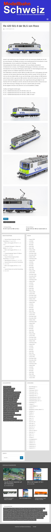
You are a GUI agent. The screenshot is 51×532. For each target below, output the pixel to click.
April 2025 (31, 267)
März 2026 (31, 248)
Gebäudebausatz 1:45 (34, 399)
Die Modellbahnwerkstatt (10, 396)
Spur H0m (31, 425)
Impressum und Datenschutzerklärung (23, 526)
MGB (8, 411)
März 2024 (31, 290)
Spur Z (30, 435)
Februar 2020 (32, 375)
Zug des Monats (18, 420)
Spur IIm (31, 427)
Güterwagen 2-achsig (16, 403)
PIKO (17, 414)
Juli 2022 (31, 325)
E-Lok (18, 396)
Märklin (16, 411)
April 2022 (31, 330)
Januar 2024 (32, 293)
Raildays (31, 411)
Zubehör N (31, 448)
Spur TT (31, 434)
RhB (20, 414)
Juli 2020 (31, 367)
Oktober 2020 (32, 361)
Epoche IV (16, 512)
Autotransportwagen (9, 392)
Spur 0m (31, 416)
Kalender (12, 407)
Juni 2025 (31, 263)
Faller (15, 399)
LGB (21, 409)
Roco (5, 416)
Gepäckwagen (7, 403)
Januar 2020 (32, 377)
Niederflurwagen (8, 412)
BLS (7, 394)
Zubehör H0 (31, 444)
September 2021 (33, 342)
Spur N (30, 428)
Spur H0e (31, 423)
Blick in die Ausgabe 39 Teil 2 (11, 242)
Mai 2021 (31, 349)
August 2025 (32, 260)
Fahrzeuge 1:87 (32, 393)
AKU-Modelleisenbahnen (9, 388)
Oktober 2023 (32, 298)
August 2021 (32, 344)
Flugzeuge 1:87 (32, 395)
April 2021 (31, 351)
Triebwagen (6, 420)
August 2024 (32, 281)
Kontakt (34, 526)
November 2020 (32, 360)
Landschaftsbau (32, 406)
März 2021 (31, 353)
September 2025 (33, 258)
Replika (31, 413)
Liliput (5, 411)
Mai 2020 (31, 370)
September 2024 (33, 279)
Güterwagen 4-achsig (8, 405)
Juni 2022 (31, 326)
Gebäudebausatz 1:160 (34, 397)
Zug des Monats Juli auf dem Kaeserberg (14, 262)
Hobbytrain (6, 407)
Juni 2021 (31, 347)
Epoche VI (11, 399)
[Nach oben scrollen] (48, 529)
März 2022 (31, 332)
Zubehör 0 (31, 441)
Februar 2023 (32, 312)
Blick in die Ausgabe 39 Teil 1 (11, 249)
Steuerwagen (10, 416)
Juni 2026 (31, 242)
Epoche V (6, 399)
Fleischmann (6, 401)
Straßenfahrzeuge (8, 418)
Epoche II (6, 512)
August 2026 (32, 239)
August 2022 (32, 323)
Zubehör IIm (31, 446)
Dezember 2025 (32, 253)
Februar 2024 (32, 291)
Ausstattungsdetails (8, 390)
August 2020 (32, 365)
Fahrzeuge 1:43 (32, 392)
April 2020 (31, 372)
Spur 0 (30, 414)
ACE (10, 386)
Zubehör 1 (31, 442)
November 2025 (32, 255)
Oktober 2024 (32, 277)
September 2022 (33, 321)
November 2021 (32, 339)
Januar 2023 (32, 314)
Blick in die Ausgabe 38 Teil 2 (11, 265)
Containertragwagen (14, 394)
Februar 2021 (32, 354)
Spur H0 (6, 218)
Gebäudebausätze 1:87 (34, 400)
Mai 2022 (31, 328)
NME (13, 412)
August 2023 (32, 302)
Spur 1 (30, 418)
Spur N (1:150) (32, 430)
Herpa (15, 405)
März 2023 (31, 311)
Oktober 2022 (32, 319)
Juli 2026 (31, 241)
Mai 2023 (31, 307)
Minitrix (12, 411)
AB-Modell (6, 386)
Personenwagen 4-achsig (9, 414)
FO (10, 401)
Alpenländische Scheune (10, 260)
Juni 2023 (31, 305)
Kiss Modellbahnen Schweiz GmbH (11, 409)
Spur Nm (31, 432)
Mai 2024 (31, 286)
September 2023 (33, 300)
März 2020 (31, 374)
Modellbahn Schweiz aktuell (35, 409)
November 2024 (32, 276)
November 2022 (32, 318)
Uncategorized (32, 439)
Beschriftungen (32, 386)
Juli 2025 (31, 262)
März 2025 (31, 269)
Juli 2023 (31, 304)
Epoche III (11, 512)
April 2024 (31, 288)
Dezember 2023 (32, 295)
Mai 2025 (31, 265)
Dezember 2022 (32, 316)
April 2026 (31, 246)
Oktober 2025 (32, 256)
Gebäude (14, 401)
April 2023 (31, 309)
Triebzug (12, 420)
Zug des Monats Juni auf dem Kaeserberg (14, 269)
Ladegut (31, 404)
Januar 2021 (32, 356)
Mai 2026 (31, 244)
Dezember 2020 (32, 358)
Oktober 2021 (32, 340)
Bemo (5, 394)
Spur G (30, 420)
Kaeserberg (31, 402)
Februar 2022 (32, 333)
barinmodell (18, 392)
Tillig (15, 418)
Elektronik (31, 388)
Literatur (31, 407)
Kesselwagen (18, 407)
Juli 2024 (31, 283)
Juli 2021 (31, 346)
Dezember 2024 (32, 274)
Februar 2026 (32, 249)
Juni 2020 (31, 368)
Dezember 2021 (32, 337)
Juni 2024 (31, 284)
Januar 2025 (32, 272)
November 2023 (32, 297)
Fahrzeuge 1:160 (33, 390)
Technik (31, 437)
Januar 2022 (32, 335)
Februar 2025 (32, 270)
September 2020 (33, 363)
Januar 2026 (32, 251)
